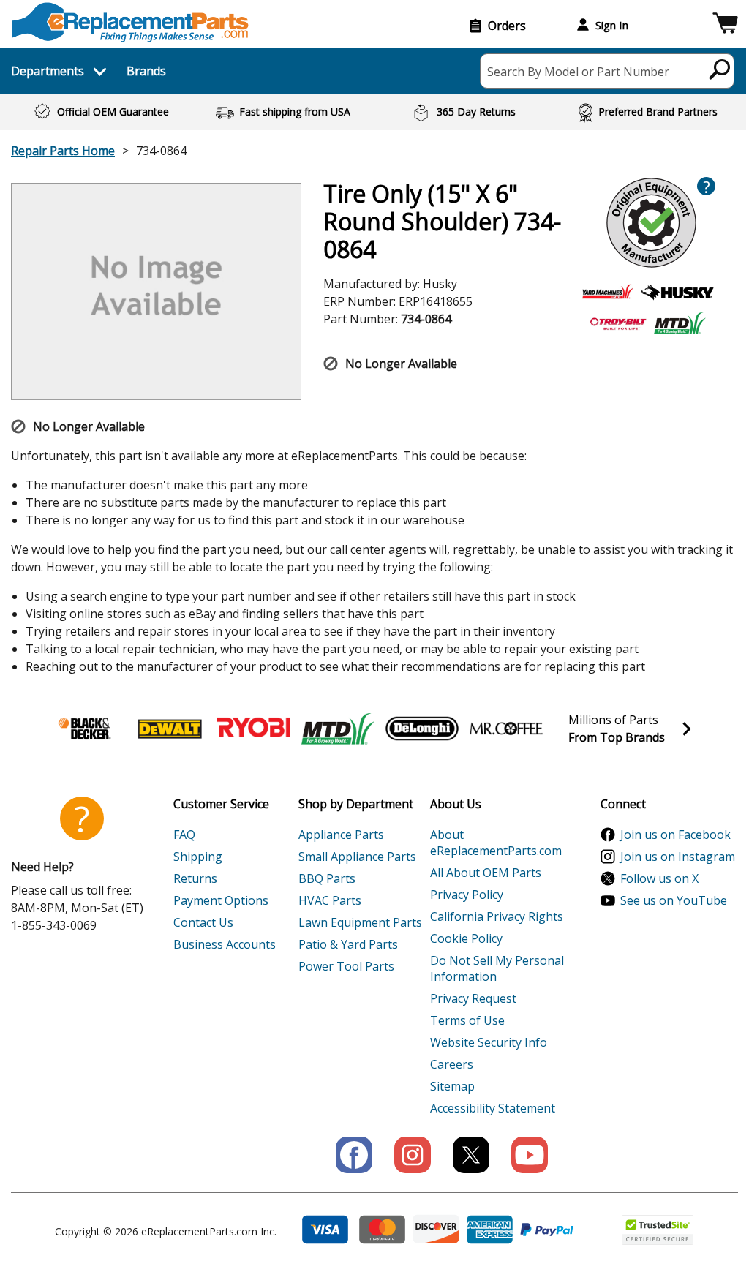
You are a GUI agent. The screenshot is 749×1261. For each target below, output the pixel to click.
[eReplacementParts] (130, 22)
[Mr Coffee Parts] (506, 728)
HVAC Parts (329, 900)
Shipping (197, 856)
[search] (720, 69)
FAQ (184, 835)
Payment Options (220, 900)
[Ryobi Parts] (253, 728)
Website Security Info (488, 1042)
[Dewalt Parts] (169, 728)
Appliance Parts (341, 835)
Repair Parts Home (63, 151)
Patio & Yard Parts (348, 944)
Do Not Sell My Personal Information (497, 968)
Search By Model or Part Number (578, 72)
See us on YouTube (673, 900)
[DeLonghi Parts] (422, 728)
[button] (725, 25)
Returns (195, 878)
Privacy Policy (466, 895)
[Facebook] (354, 1155)
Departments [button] (47, 71)
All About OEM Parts (485, 873)
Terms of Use (467, 1020)
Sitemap (452, 1086)
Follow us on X (659, 878)
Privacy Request (473, 998)
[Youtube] (529, 1155)
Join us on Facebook (675, 835)
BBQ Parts (326, 878)
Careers (451, 1064)
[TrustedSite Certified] (657, 1230)
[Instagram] (412, 1155)
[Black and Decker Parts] (85, 728)
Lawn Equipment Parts (360, 922)
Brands (146, 71)
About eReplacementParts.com (496, 843)
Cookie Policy (466, 938)
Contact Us (203, 922)
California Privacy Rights (496, 916)
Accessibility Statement (492, 1108)
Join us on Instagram (677, 856)
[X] (471, 1155)
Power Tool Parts (346, 966)
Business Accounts (224, 944)
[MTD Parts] (337, 728)
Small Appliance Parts (357, 856)
